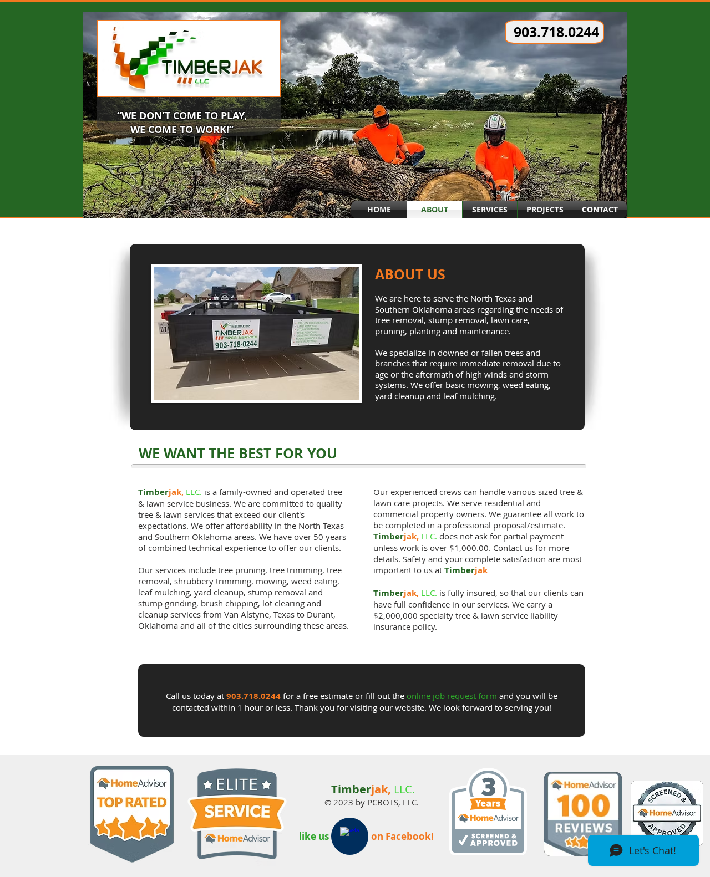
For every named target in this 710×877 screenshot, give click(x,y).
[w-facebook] (349, 836)
